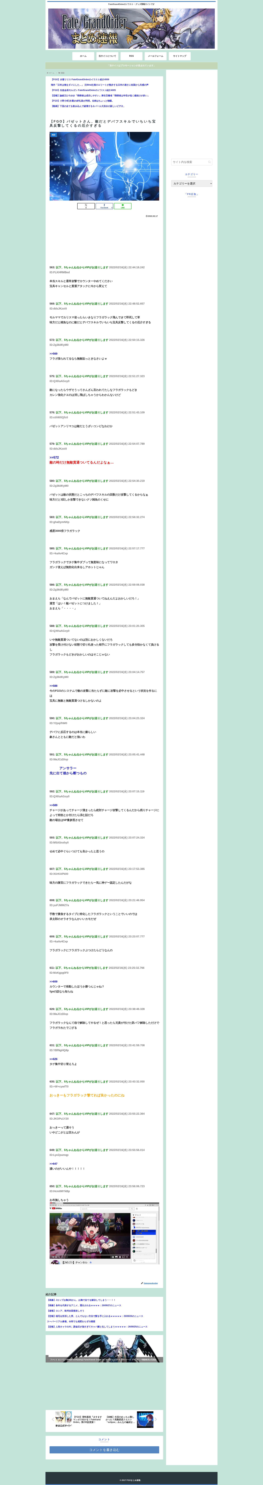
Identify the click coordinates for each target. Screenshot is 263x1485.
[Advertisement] (75, 1385)
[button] (209, 161)
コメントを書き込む (104, 1450)
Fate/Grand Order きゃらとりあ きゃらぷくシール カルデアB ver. (76, 1360)
